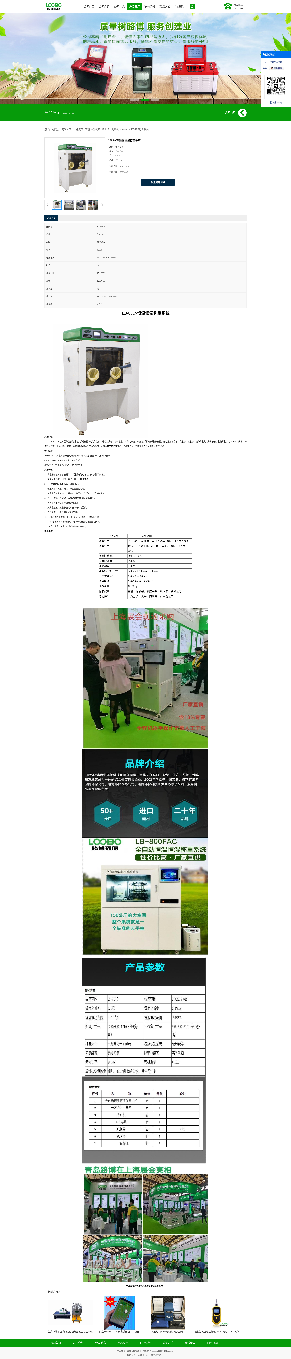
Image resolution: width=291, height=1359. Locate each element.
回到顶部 (212, 1342)
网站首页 (66, 129)
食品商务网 (156, 1355)
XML (170, 1351)
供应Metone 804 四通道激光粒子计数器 (119, 1331)
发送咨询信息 (158, 182)
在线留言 (180, 6)
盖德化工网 (143, 1355)
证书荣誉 (149, 6)
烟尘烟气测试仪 (110, 129)
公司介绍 (104, 6)
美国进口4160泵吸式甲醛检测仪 (167, 1331)
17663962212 (240, 8)
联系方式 (164, 6)
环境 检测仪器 (92, 129)
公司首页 (89, 6)
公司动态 (119, 6)
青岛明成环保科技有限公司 (129, 1351)
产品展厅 (134, 6)
